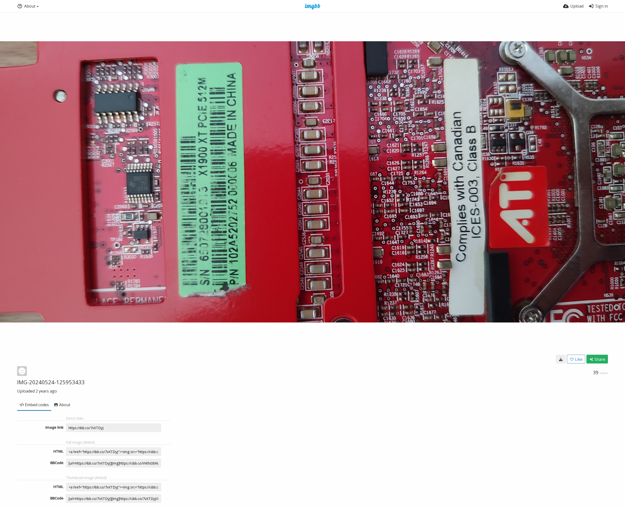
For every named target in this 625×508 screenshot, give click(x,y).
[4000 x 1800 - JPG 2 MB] (561, 359)
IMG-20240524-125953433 (51, 382)
